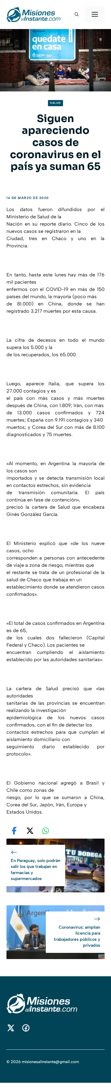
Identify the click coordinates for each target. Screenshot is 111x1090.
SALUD (55, 103)
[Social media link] (10, 1028)
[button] (76, 14)
